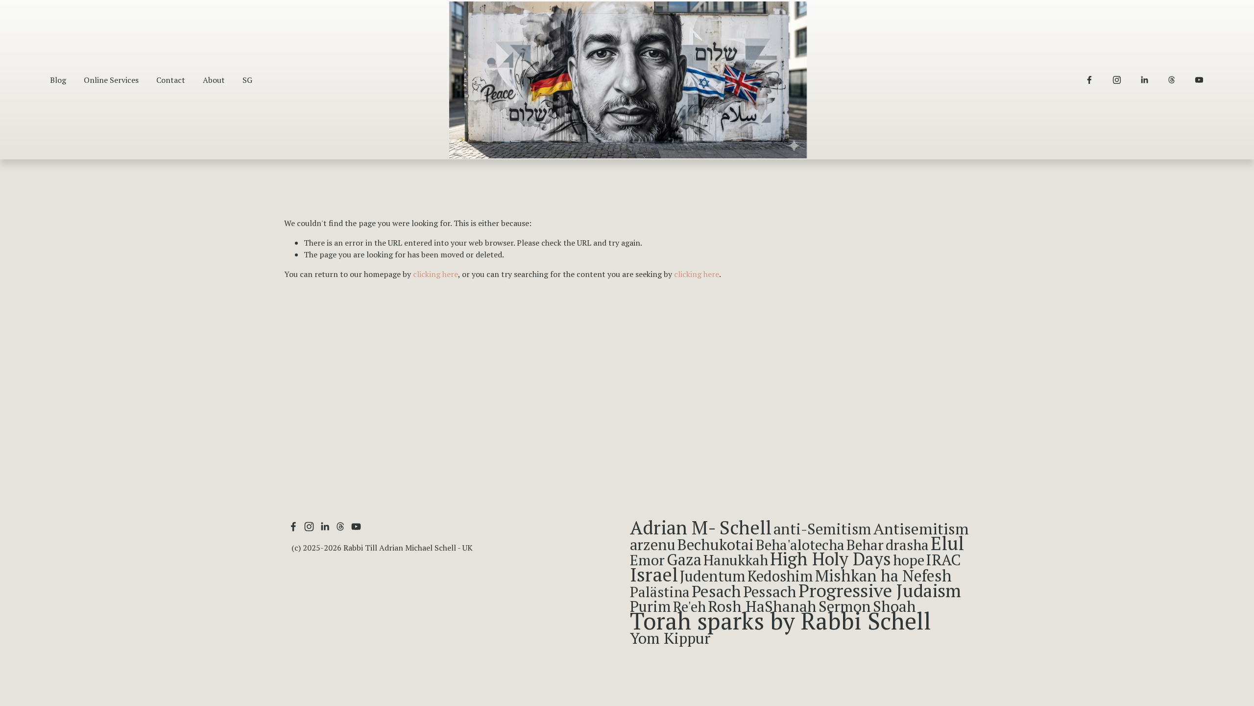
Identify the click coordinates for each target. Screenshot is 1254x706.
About (214, 80)
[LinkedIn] (1144, 80)
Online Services (111, 80)
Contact (170, 80)
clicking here (435, 274)
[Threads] (1172, 80)
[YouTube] (1199, 80)
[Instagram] (1117, 80)
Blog (58, 80)
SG (247, 80)
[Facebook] (1089, 80)
